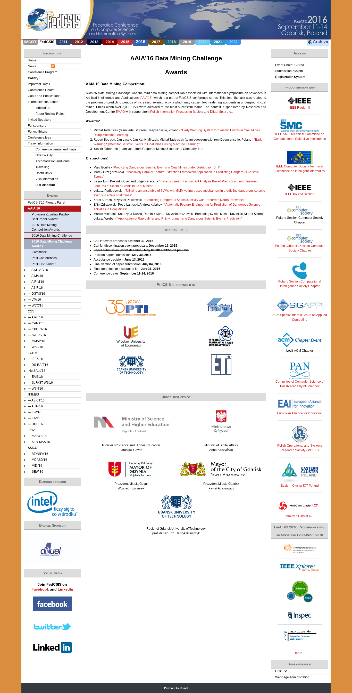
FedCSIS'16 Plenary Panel (46, 202)
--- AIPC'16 (35, 317)
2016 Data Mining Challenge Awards (52, 244)
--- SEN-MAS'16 (39, 442)
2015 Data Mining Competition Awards (46, 227)
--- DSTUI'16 (36, 293)
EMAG (120, 112)
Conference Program (42, 72)
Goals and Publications (44, 96)
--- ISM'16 (34, 412)
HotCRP (281, 671)
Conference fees (39, 137)
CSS (31, 311)
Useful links (44, 173)
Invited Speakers (39, 120)
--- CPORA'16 (37, 329)
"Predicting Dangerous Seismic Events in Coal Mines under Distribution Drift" (166, 167)
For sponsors (37, 125)
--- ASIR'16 (35, 287)
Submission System (289, 71)
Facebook (40, 589)
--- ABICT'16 (36, 400)
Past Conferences (44, 258)
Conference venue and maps (56, 149)
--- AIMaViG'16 (38, 270)
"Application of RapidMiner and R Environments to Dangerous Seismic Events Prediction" (179, 218)
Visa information (47, 179)
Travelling (42, 167)
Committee (39, 252)
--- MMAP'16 (36, 341)
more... (300, 653)
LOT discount (45, 185)
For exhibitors (37, 131)
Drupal (184, 688)
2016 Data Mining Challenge (52, 235)
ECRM (32, 353)
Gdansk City (44, 155)
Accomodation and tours (53, 161)
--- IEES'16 (35, 359)
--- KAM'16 (35, 418)
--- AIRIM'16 (36, 282)
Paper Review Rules (50, 114)
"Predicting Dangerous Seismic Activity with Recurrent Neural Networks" (194, 200)
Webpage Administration (292, 677)
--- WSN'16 (35, 388)
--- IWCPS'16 (37, 335)
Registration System (290, 77)
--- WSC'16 (35, 347)
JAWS (32, 430)
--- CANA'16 (36, 323)
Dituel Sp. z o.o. (221, 112)
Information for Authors (43, 102)
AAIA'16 (146, 98)
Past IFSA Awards (44, 264)
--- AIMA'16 (35, 276)
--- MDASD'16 (37, 460)
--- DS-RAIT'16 (38, 365)
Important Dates (39, 84)
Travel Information (40, 143)
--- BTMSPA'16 (38, 454)
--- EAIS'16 (35, 376)
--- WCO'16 (35, 305)
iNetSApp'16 (36, 371)
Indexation (43, 108)
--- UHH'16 (35, 424)
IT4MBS (33, 394)
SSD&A (33, 448)
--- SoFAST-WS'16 (40, 382)
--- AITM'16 (35, 406)
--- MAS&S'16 (37, 436)
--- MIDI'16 (35, 466)
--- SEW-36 (35, 471)
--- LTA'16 (34, 299)
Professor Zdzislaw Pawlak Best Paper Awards (50, 217)
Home (32, 60)
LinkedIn (65, 589)
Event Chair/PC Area (289, 65)
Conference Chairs (41, 90)
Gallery (33, 78)
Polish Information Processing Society (176, 112)
